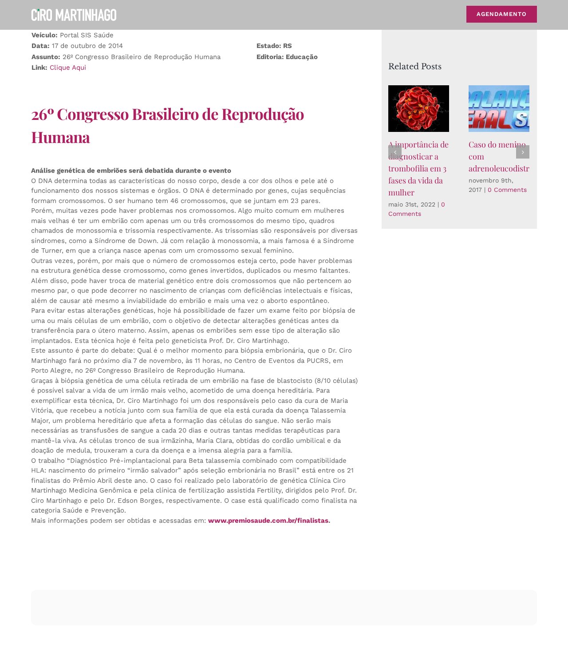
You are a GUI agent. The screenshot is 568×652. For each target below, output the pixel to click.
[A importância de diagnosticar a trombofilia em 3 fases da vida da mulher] (418, 108)
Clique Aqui (68, 68)
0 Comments (507, 189)
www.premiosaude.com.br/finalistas (268, 521)
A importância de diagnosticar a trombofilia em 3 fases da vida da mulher (418, 168)
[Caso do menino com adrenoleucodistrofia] (499, 108)
